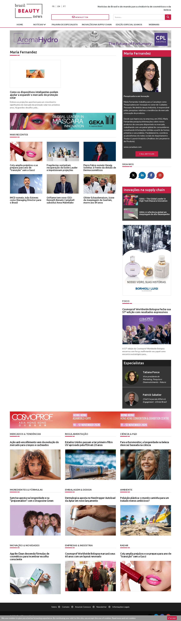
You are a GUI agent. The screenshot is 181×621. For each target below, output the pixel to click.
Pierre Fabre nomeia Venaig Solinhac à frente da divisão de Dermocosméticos (99, 167)
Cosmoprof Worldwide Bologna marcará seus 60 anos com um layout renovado (90, 555)
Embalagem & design (78, 489)
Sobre (54, 607)
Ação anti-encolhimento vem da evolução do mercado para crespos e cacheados (34, 443)
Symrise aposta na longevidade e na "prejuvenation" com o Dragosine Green (31, 499)
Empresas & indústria (79, 545)
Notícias (38, 24)
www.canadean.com (133, 147)
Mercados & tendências (25, 434)
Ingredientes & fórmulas (26, 489)
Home (20, 24)
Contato (65, 607)
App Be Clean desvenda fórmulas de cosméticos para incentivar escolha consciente (29, 556)
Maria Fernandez (137, 53)
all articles (147, 154)
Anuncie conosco (83, 607)
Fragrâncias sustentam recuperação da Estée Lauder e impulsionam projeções (62, 167)
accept (173, 618)
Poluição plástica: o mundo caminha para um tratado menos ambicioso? (144, 499)
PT (64, 6)
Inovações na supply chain (97, 24)
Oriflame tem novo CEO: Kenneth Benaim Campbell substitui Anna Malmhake (61, 200)
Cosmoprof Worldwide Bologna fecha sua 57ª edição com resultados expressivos (146, 310)
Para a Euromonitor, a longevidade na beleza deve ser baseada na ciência (144, 443)
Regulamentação (76, 434)
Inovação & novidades (24, 545)
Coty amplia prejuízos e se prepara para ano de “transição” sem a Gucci (24, 167)
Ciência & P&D (128, 434)
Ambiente (126, 489)
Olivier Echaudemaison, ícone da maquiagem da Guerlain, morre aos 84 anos (98, 200)
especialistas (134, 363)
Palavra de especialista (65, 24)
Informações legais (121, 607)
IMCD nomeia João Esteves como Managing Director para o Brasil (25, 200)
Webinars (154, 24)
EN (58, 6)
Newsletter (81, 17)
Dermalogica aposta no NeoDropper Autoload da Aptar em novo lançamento (90, 499)
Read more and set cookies (124, 618)
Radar (124, 545)
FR (53, 6)
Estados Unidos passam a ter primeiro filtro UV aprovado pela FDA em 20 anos (89, 443)
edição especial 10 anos (129, 24)
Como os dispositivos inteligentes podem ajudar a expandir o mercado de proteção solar (34, 95)
